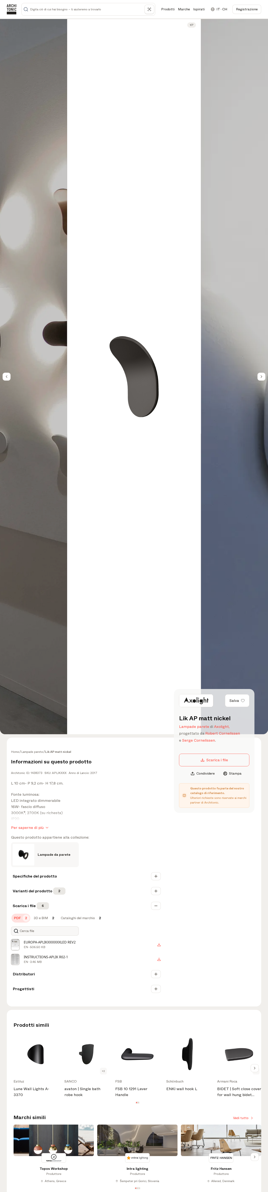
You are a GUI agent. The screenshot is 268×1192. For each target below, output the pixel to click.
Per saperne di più (27, 827)
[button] (136, 1102)
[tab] (20, 918)
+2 (103, 1071)
